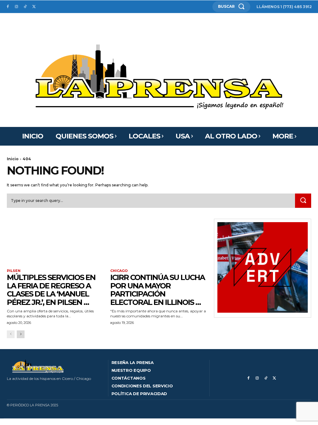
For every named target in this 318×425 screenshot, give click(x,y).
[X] (34, 7)
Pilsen (13, 271)
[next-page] (21, 334)
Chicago (119, 271)
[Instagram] (16, 7)
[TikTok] (25, 7)
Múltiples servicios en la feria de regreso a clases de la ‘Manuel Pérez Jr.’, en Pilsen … (51, 289)
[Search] (303, 201)
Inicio (13, 158)
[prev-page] (11, 334)
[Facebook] (8, 7)
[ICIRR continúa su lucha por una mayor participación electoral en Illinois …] (158, 243)
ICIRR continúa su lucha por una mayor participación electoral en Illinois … (157, 289)
